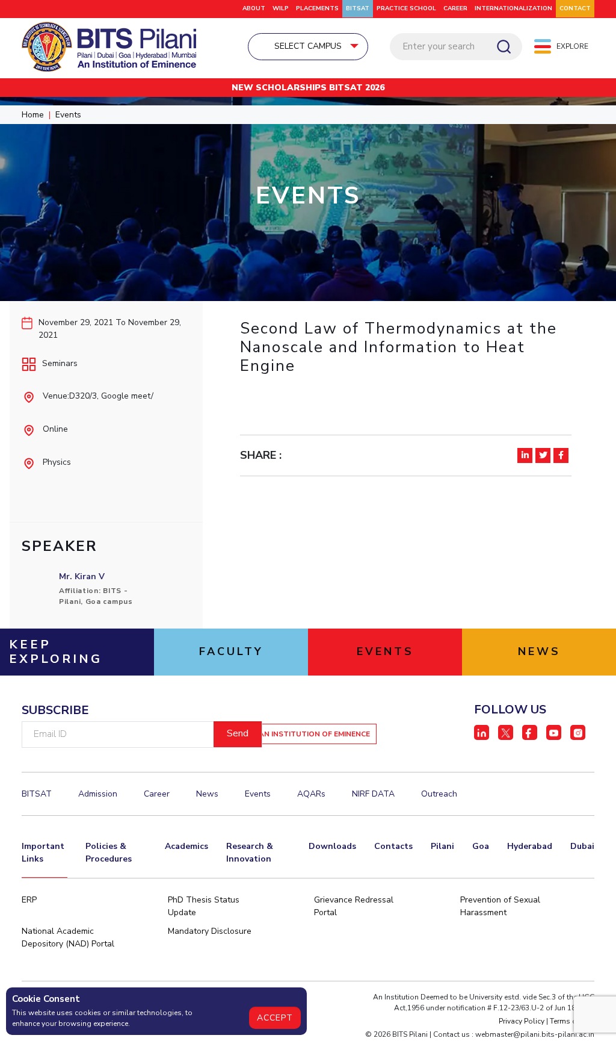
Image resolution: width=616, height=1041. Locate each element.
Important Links (43, 853)
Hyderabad (529, 846)
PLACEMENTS (317, 8)
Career (455, 8)
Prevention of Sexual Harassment (500, 906)
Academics (186, 846)
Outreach (439, 794)
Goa (480, 846)
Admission (97, 794)
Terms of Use (572, 1021)
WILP (281, 8)
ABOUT (253, 8)
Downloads (332, 846)
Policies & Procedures (108, 853)
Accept (275, 1018)
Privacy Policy (521, 1021)
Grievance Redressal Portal (353, 906)
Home (33, 114)
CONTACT (575, 8)
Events (68, 114)
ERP (29, 900)
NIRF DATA (373, 794)
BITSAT (357, 8)
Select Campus (308, 46)
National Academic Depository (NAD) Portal (68, 937)
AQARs (311, 794)
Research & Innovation (249, 853)
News (207, 794)
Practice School (406, 8)
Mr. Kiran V (82, 576)
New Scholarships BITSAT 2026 (308, 87)
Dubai (582, 846)
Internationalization (513, 8)
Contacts (393, 846)
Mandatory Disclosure (209, 931)
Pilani (442, 846)
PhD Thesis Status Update (203, 906)
